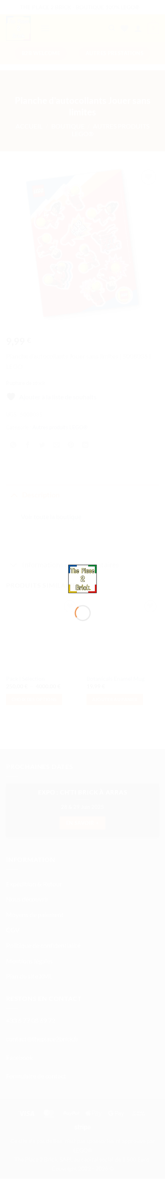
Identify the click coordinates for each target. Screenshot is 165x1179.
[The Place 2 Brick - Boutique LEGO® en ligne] (82, 578)
